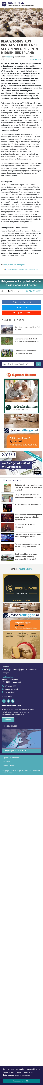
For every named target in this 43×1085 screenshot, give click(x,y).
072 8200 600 (10, 686)
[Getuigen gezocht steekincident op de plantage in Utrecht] (7, 537)
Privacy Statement (9, 766)
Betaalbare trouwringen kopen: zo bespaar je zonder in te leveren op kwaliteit (28, 487)
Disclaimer (6, 762)
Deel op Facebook (23, 302)
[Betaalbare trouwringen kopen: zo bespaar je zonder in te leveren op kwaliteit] (7, 488)
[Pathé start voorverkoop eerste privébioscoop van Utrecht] (7, 547)
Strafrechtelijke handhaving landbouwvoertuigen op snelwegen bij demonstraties (26, 556)
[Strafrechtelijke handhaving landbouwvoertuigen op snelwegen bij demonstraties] (7, 557)
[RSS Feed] (13, 701)
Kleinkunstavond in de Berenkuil (28, 505)
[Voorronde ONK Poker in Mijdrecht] (7, 527)
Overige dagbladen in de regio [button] (14, 751)
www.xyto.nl (9, 692)
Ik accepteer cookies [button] (21, 1081)
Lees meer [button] (26, 1075)
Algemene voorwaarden (11, 758)
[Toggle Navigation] (39, 4)
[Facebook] (4, 701)
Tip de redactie (23, 313)
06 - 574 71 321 (30, 291)
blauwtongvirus (19, 265)
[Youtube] (8, 701)
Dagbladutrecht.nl (16, 3)
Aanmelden (8, 719)
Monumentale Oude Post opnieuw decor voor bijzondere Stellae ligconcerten (28, 517)
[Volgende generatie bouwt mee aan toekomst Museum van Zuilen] (7, 498)
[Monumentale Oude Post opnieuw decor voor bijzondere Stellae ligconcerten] (7, 517)
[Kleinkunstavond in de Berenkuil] (7, 507)
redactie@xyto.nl (11, 689)
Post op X (22, 307)
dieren (10, 265)
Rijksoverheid (35, 59)
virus (5, 265)
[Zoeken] (38, 364)
